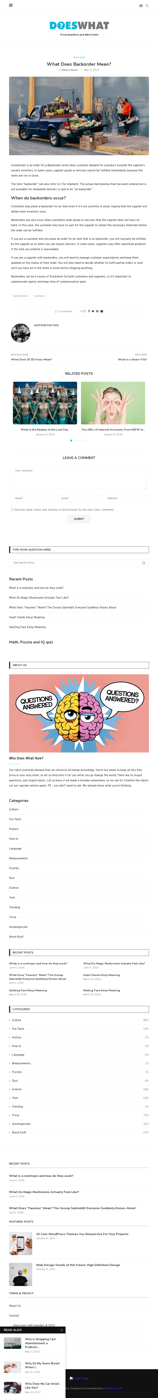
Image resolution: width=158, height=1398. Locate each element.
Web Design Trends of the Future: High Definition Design (78, 1265)
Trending (14, 907)
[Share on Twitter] (93, 311)
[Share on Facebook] (89, 311)
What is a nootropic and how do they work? (36, 588)
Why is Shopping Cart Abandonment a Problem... (40, 1343)
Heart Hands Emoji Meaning (27, 617)
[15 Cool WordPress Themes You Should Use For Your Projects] (20, 1243)
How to (13, 839)
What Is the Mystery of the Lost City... (45, 429)
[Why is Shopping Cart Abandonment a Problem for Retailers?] (12, 1343)
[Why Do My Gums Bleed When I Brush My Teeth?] (12, 1367)
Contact (14, 1316)
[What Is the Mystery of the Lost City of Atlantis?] (45, 403)
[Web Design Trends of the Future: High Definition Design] (20, 1274)
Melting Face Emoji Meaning (101, 990)
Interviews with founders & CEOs (34, 1325)
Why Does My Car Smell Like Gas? (42, 1386)
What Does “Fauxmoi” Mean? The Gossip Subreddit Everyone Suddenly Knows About (62, 608)
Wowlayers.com (113, 1388)
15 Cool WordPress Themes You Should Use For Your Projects (82, 1234)
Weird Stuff (79, 57)
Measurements (18, 858)
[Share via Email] (101, 311)
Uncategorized (18, 927)
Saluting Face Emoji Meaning (27, 627)
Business (39, 296)
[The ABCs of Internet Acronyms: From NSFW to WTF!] (113, 403)
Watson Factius (70, 70)
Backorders (20, 296)
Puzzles (14, 868)
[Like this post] (84, 311)
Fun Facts (15, 819)
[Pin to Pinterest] (97, 311)
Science (14, 888)
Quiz (12, 878)
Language (15, 849)
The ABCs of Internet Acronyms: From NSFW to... (113, 429)
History (13, 829)
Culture (13, 809)
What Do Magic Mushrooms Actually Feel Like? (39, 598)
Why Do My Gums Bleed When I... (42, 1365)
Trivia (12, 917)
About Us (15, 1306)
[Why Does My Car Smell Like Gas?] (12, 1387)
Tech (12, 898)
